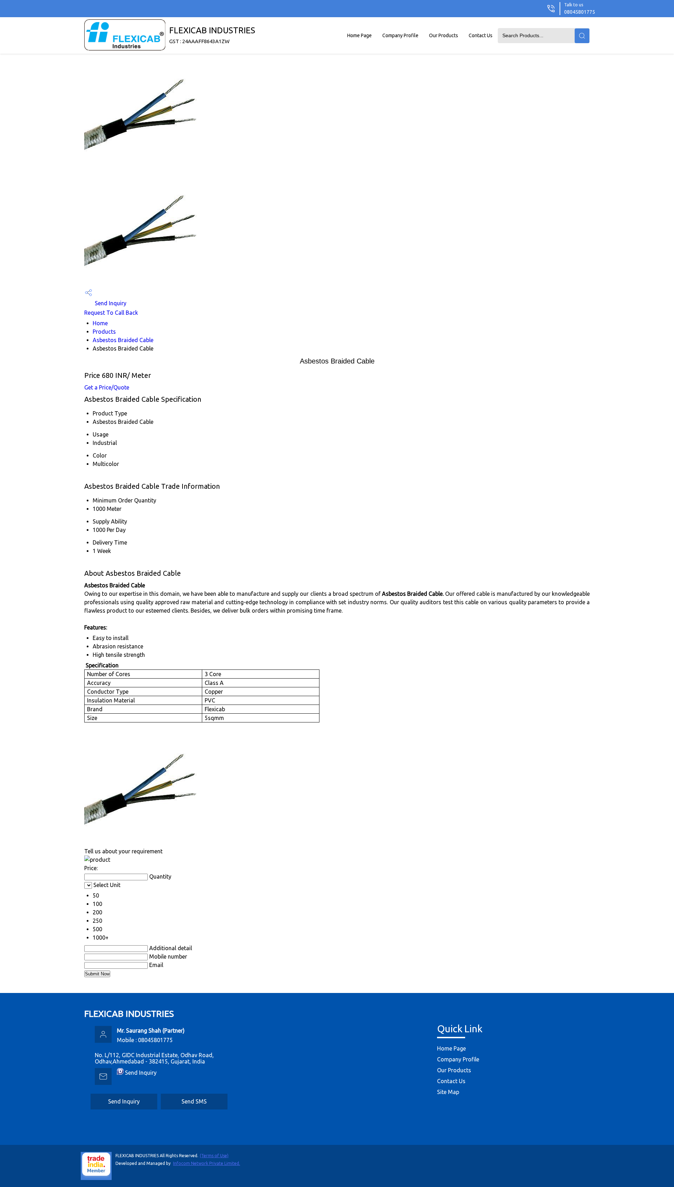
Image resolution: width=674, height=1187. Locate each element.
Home (100, 323)
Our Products (443, 35)
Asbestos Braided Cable (123, 340)
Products (104, 331)
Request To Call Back (111, 312)
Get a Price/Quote (106, 387)
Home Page (359, 35)
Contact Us (481, 35)
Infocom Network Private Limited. (206, 1163)
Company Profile (400, 35)
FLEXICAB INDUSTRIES (212, 35)
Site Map (448, 1092)
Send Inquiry (109, 303)
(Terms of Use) (214, 1155)
